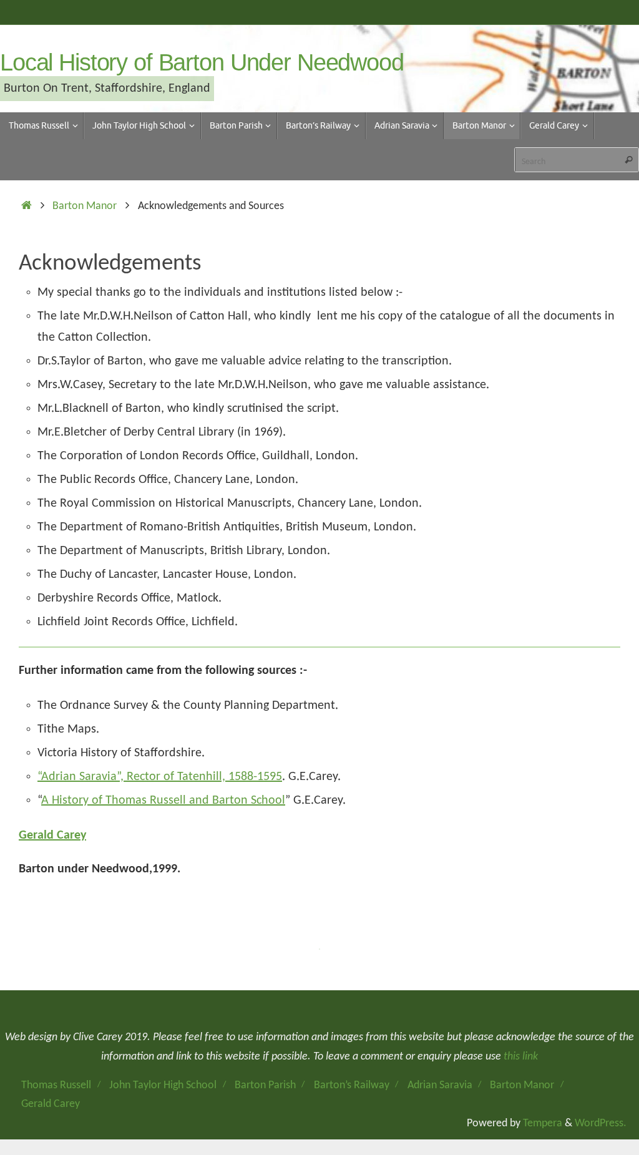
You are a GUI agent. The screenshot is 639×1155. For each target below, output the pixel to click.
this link (521, 1057)
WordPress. (601, 1123)
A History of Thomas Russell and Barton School (163, 800)
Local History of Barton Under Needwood (202, 63)
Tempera (542, 1123)
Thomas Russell (56, 1085)
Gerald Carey (52, 835)
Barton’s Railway (351, 1085)
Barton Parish (265, 1085)
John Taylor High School (163, 1085)
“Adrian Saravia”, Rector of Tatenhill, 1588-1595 (159, 777)
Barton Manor (84, 206)
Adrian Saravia (439, 1085)
